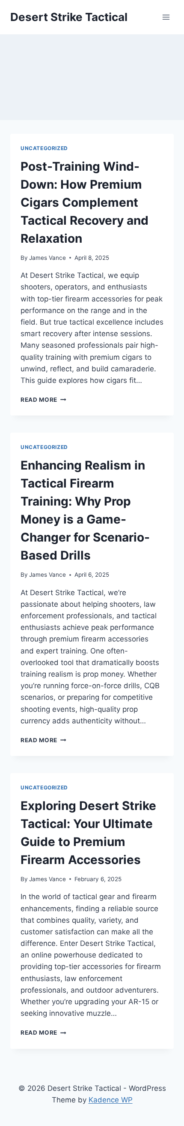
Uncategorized (44, 148)
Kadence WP (111, 1100)
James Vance (47, 257)
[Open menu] (166, 17)
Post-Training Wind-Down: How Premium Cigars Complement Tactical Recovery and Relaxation (84, 202)
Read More (43, 399)
